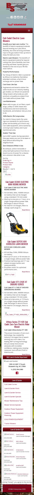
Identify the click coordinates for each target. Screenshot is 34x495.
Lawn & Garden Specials (12, 397)
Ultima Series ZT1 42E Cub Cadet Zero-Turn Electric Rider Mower (17, 324)
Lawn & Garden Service (12, 393)
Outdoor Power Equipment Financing (13, 414)
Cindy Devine (20, 450)
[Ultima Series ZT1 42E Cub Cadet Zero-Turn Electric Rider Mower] (17, 315)
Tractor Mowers (10, 423)
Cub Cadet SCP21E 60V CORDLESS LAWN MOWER (17, 243)
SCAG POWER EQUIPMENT (13, 419)
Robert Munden (20, 457)
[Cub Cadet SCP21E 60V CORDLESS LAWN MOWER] (17, 224)
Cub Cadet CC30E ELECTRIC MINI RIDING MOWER (17, 183)
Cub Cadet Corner (10, 384)
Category (6, 167)
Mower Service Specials (12, 405)
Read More (26, 210)
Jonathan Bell (20, 465)
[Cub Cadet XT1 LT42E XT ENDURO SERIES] (9, 275)
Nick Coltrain (19, 441)
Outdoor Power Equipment (13, 409)
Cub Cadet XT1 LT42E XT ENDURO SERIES (17, 283)
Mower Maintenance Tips (13, 401)
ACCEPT (3, 491)
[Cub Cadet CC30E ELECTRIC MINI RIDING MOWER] (8, 175)
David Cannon (20, 434)
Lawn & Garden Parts (11, 388)
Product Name (8, 163)
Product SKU (7, 165)
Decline (11, 491)
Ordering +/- (7, 160)
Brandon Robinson (23, 474)
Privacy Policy (17, 494)
